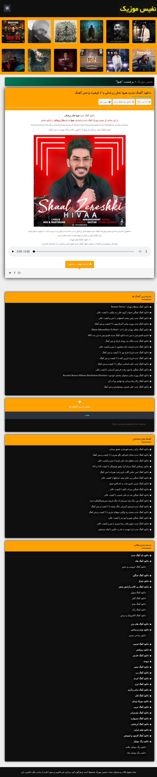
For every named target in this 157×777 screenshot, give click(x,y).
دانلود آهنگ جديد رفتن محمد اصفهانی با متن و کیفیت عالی (124, 318)
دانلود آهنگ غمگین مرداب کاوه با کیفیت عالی (129, 489)
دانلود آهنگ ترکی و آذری (138, 690)
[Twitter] (10, 273)
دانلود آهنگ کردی (141, 678)
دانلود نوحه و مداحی (140, 630)
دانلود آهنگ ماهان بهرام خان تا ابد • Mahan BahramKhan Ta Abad (120, 329)
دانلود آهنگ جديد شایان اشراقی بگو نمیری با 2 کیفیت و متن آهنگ (121, 455)
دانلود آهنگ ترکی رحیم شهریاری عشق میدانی (129, 449)
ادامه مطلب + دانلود (78, 264)
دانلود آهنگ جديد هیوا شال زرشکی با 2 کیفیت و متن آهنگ (113, 93)
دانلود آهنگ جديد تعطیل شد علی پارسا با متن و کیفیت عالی (123, 460)
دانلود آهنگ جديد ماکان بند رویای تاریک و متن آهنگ (127, 341)
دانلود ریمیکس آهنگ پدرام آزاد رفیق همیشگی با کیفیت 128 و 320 (120, 466)
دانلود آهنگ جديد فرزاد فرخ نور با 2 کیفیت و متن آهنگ (125, 352)
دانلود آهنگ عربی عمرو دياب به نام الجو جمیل (129, 483)
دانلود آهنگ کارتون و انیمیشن (136, 735)
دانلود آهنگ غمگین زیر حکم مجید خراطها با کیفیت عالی (125, 478)
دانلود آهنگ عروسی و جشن (134, 567)
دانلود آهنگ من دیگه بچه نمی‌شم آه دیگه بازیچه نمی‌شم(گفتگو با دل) (119, 501)
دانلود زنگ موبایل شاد (136, 753)
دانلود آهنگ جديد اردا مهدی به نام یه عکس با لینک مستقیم (123, 529)
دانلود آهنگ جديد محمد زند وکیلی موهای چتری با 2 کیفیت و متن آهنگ (119, 512)
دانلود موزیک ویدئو (140, 701)
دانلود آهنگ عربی (141, 707)
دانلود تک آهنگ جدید (122, 102)
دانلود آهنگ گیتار (139, 598)
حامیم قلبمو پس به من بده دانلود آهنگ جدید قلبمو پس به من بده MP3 (118, 335)
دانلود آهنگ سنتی (141, 667)
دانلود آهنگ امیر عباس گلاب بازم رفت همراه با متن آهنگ (124, 472)
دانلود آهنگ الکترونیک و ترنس (133, 615)
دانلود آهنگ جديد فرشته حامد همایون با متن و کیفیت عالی (124, 347)
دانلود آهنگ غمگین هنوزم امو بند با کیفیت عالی (128, 518)
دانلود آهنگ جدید (87, 115)
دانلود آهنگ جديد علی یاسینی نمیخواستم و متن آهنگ (126, 387)
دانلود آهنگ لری (142, 684)
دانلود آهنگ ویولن (138, 592)
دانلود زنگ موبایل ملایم (136, 747)
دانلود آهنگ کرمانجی (140, 724)
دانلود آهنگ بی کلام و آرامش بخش (134, 587)
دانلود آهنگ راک (139, 610)
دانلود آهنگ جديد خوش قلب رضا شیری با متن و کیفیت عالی (123, 523)
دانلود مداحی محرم (137, 635)
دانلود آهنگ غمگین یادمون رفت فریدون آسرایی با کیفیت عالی (122, 369)
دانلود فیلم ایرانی (141, 730)
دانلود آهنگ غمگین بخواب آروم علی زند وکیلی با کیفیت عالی (123, 312)
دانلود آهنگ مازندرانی (139, 713)
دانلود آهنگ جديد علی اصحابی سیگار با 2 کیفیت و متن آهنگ (123, 364)
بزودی (146, 661)
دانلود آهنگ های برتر (140, 624)
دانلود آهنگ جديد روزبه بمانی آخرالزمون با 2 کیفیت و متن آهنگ (122, 324)
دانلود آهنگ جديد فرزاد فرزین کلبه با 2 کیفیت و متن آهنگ (124, 358)
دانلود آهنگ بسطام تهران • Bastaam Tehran (130, 306)
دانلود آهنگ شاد (142, 561)
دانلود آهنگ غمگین (141, 575)
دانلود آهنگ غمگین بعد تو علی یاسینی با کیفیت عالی (126, 495)
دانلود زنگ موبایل (141, 741)
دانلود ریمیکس (142, 650)
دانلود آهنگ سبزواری (140, 718)
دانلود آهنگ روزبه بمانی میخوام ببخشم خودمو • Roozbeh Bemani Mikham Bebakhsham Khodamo (106, 375)
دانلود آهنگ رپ (142, 672)
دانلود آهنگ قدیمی (141, 644)
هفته (87, 415)
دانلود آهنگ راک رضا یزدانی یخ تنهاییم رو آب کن (128, 381)
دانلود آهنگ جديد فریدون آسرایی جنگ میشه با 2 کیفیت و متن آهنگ (120, 506)
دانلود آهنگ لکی (142, 695)
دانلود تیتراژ (144, 581)
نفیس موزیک (145, 81)
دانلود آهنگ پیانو (139, 604)
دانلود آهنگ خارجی (140, 655)
